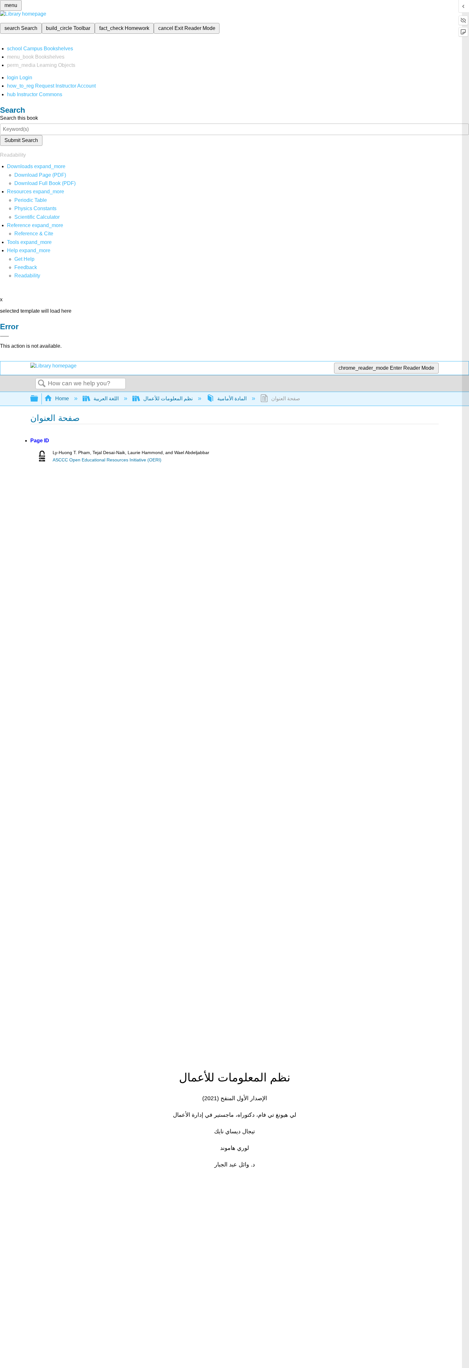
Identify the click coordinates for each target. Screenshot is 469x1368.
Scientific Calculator (37, 217)
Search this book (19, 118)
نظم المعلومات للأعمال (168, 398)
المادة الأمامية (232, 398)
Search (41, 383)
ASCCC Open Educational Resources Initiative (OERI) (107, 460)
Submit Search (21, 140)
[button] (25, 267)
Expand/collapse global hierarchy (38, 399)
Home (62, 398)
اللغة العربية (106, 398)
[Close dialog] (4, 336)
